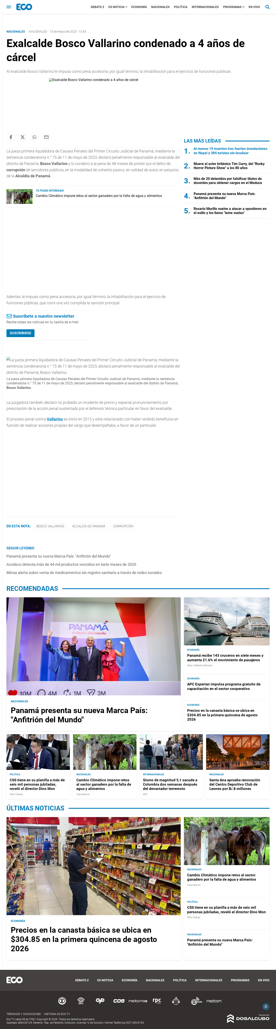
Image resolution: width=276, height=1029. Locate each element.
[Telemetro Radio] (194, 1004)
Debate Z (97, 6)
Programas (232, 6)
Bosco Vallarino (50, 526)
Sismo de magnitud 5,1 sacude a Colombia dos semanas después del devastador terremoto (170, 784)
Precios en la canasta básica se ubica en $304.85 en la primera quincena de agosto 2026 (222, 714)
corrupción (123, 526)
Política (180, 6)
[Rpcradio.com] (156, 1004)
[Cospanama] (119, 1004)
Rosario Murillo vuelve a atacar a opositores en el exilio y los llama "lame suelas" (230, 211)
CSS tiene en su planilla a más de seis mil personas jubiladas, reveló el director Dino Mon (37, 784)
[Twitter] (22, 137)
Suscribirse (20, 333)
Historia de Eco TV (57, 1014)
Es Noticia (116, 6)
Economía (139, 6)
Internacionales (205, 6)
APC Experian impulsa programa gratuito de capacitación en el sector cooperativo (223, 686)
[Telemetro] (62, 1004)
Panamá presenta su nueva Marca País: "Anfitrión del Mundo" (58, 556)
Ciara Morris (83, 794)
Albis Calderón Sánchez (199, 665)
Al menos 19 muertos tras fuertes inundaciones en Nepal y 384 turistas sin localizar (230, 151)
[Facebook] (11, 137)
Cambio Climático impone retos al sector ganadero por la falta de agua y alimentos (99, 196)
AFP (145, 794)
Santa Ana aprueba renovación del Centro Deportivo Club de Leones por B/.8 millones (234, 784)
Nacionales (160, 6)
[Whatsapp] (34, 137)
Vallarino (55, 419)
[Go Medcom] (138, 1004)
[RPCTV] (81, 1004)
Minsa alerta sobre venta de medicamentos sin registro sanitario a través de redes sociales (84, 572)
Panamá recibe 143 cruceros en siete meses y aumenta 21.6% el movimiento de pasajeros (225, 657)
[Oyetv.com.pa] (100, 1004)
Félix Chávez (16, 794)
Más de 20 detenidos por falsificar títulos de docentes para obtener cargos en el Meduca (228, 181)
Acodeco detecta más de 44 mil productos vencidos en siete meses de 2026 (71, 564)
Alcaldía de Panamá (88, 526)
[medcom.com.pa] (213, 1004)
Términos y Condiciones (23, 1014)
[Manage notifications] (265, 1006)
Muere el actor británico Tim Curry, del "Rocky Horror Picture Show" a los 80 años (229, 166)
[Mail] (46, 137)
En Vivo (254, 6)
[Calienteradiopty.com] (175, 1004)
